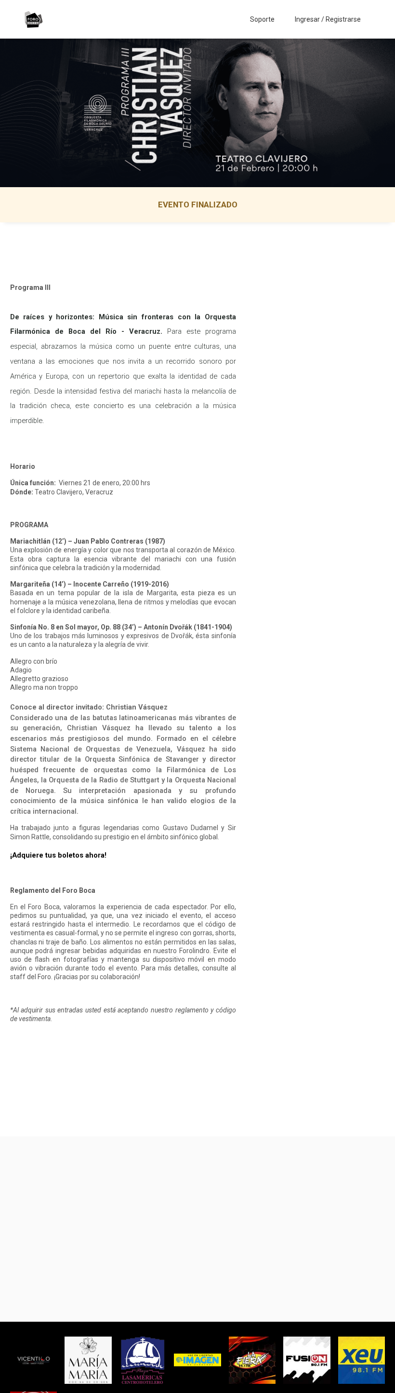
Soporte (262, 19)
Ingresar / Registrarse (328, 19)
